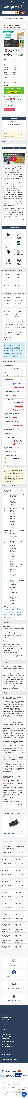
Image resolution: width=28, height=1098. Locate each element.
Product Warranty (7, 1015)
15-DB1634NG (18, 306)
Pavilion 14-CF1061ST (8, 324)
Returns (10, 218)
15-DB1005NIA (7, 303)
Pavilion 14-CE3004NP (19, 321)
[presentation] (14, 118)
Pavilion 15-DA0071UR (20, 330)
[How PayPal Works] (21, 1075)
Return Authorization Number (10, 1059)
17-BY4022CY (7, 314)
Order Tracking (15, 2)
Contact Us (5, 1057)
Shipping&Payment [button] (14, 124)
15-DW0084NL (7, 308)
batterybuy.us (13, 1081)
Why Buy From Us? (7, 1017)
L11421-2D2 (6, 288)
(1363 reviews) (12, 101)
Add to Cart (10, 109)
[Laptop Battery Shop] (14, 6)
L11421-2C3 (6, 285)
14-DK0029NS (7, 300)
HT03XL (5, 280)
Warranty (17, 218)
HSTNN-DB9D (7, 274)
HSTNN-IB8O (6, 277)
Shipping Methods (7, 1046)
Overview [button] (14, 118)
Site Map (5, 1024)
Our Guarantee (6, 1013)
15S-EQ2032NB (7, 311)
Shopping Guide (7, 1034)
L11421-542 (17, 288)
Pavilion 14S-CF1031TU (20, 324)
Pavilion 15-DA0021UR (20, 327)
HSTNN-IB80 (17, 274)
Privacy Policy (6, 1019)
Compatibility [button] (14, 121)
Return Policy (6, 1038)
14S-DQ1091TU (18, 300)
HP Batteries (9, 18)
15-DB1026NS (18, 303)
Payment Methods (7, 1049)
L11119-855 (17, 280)
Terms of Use (6, 1021)
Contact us (6, 2)
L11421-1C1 (6, 283)
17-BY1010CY (18, 311)
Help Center (6, 1032)
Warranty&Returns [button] (14, 128)
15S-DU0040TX (18, 308)
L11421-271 (17, 283)
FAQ (4, 1029)
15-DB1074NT (7, 306)
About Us (5, 1010)
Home (3, 18)
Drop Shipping (6, 1051)
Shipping (24, 2)
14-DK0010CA (18, 297)
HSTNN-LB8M (18, 277)
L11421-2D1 (17, 285)
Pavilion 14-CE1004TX (19, 319)
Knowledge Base (7, 1036)
